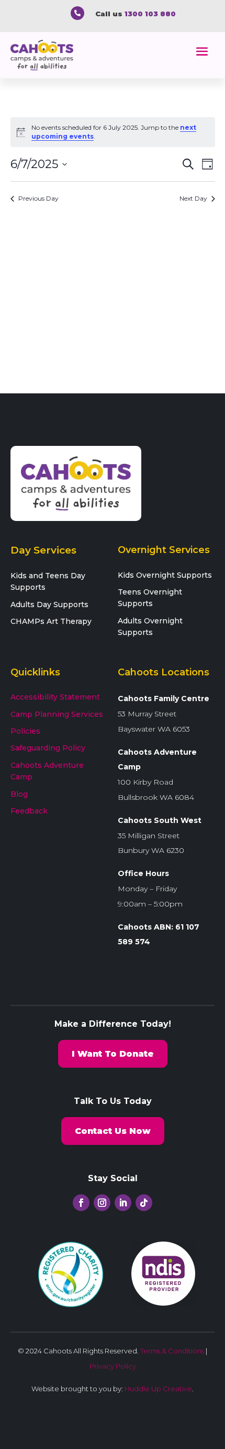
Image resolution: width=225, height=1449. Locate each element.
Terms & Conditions (172, 1351)
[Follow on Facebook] (81, 1202)
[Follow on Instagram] (102, 1202)
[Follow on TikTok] (144, 1202)
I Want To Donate (113, 1054)
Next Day (193, 198)
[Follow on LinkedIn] (123, 1202)
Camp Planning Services (56, 714)
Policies (25, 731)
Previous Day (38, 198)
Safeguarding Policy (47, 748)
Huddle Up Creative (158, 1388)
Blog (19, 794)
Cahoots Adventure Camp (47, 770)
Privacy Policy (112, 1366)
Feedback (29, 811)
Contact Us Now (113, 1131)
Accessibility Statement (55, 697)
